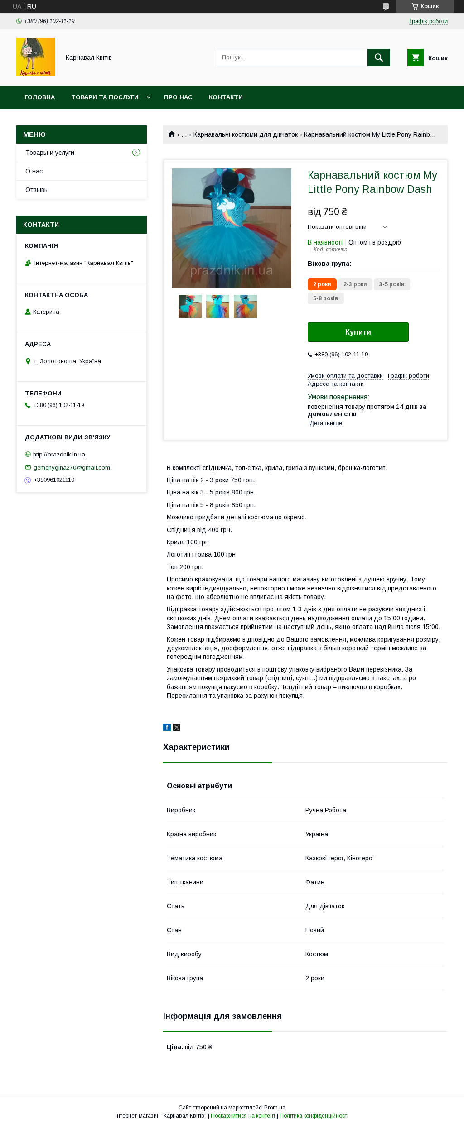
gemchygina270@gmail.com (72, 467)
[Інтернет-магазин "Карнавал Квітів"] (35, 73)
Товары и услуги (49, 152)
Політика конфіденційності (314, 1116)
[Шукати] (378, 57)
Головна (39, 97)
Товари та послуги (105, 97)
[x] (176, 728)
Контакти (226, 97)
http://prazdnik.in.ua (59, 454)
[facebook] (167, 728)
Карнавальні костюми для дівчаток (245, 134)
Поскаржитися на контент (243, 1116)
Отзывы (37, 189)
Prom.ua (274, 1107)
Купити (358, 332)
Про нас (178, 97)
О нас (34, 171)
